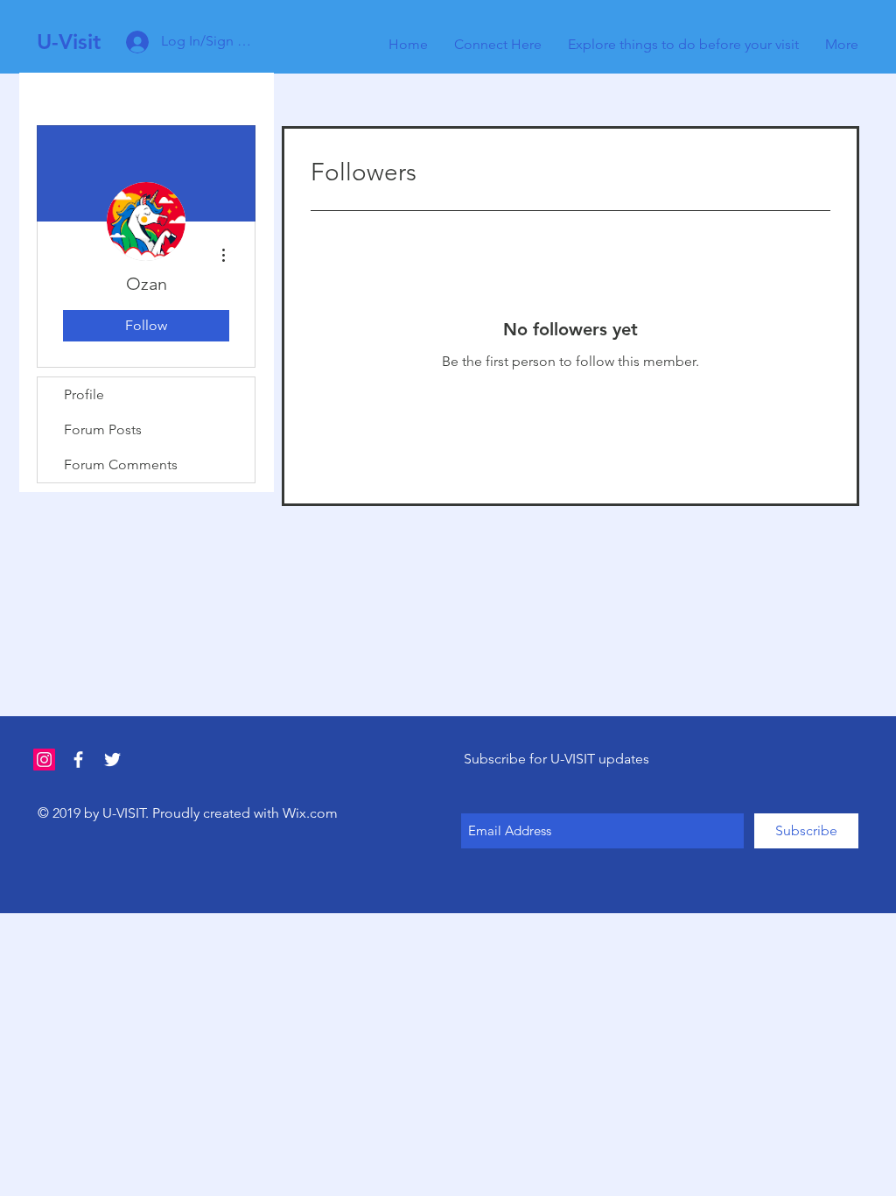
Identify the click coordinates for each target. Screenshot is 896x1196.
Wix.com (310, 813)
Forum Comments (121, 464)
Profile (84, 394)
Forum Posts (103, 429)
